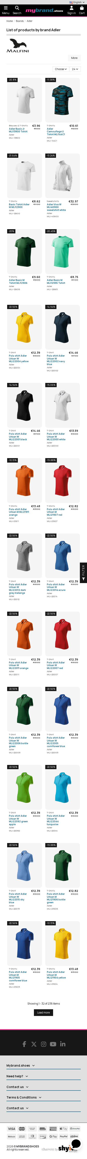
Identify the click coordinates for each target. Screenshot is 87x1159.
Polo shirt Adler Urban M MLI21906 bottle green (56, 898)
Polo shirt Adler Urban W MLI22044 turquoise (56, 820)
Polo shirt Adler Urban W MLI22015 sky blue (18, 898)
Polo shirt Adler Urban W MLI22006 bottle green (18, 742)
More (74, 58)
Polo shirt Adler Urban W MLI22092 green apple (18, 820)
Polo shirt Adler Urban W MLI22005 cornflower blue (56, 742)
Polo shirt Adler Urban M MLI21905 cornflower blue (18, 976)
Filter (83, 570)
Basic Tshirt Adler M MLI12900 (19, 206)
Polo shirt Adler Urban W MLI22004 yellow (19, 358)
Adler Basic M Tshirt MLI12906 (18, 281)
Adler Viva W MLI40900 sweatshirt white (56, 207)
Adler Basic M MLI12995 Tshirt (56, 281)
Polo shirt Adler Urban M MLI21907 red (56, 512)
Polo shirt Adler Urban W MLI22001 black (18, 436)
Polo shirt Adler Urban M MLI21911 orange (19, 512)
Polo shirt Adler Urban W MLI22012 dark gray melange (18, 588)
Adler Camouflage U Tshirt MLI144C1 (56, 131)
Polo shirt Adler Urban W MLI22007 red (56, 665)
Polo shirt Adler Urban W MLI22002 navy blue (56, 360)
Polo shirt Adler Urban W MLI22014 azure (56, 587)
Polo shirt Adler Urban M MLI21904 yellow (56, 974)
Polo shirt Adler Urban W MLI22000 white (56, 436)
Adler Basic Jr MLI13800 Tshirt (18, 130)
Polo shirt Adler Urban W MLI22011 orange (18, 665)
